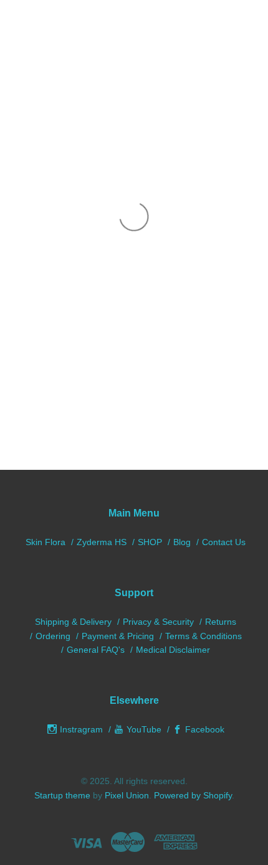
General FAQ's (96, 650)
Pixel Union (127, 795)
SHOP (150, 542)
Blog (182, 542)
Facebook (204, 729)
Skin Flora (45, 542)
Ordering (53, 636)
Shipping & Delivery (73, 622)
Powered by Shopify (193, 795)
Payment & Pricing (118, 636)
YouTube (144, 729)
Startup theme (62, 795)
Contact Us (224, 542)
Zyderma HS (102, 542)
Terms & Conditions (203, 636)
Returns (220, 622)
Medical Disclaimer (173, 650)
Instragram (81, 729)
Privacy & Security (158, 622)
